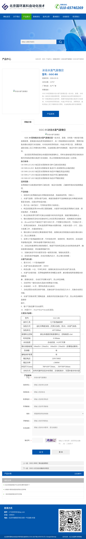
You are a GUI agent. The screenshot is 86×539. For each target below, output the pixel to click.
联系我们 (76, 17)
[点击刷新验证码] (50, 440)
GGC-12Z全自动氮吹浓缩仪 (39, 468)
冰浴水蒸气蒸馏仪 (66, 59)
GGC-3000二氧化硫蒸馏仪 (38, 463)
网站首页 (6, 17)
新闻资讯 (36, 17)
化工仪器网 (72, 537)
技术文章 (46, 17)
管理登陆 (79, 537)
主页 (43, 59)
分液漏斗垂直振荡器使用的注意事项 (15, 489)
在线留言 (66, 17)
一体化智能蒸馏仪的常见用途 (13, 494)
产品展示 (26, 17)
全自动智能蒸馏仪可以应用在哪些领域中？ (17, 485)
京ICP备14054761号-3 (39, 537)
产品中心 (49, 59)
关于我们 (16, 17)
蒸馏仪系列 (56, 59)
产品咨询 (50, 114)
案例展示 (56, 17)
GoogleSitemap (51, 537)
